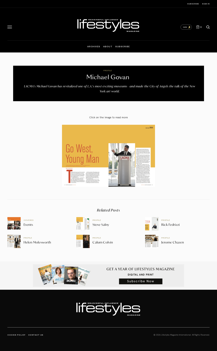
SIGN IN (206, 4)
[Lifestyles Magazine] (108, 25)
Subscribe (193, 4)
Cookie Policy (16, 335)
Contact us (35, 335)
